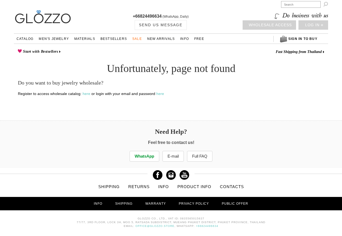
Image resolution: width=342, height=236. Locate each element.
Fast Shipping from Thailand (299, 52)
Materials (84, 39)
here (86, 94)
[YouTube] (184, 173)
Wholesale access (270, 25)
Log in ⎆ (314, 25)
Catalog (25, 39)
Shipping (109, 186)
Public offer (235, 203)
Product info (194, 186)
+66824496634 (147, 16)
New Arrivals (161, 39)
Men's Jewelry (54, 39)
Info (184, 39)
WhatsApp (144, 156)
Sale (137, 39)
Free (199, 39)
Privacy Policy (194, 203)
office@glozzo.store (154, 225)
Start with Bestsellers (40, 52)
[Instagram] (171, 173)
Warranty (155, 203)
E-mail (173, 156)
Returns (139, 186)
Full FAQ (199, 156)
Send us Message (160, 25)
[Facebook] (157, 173)
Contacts (232, 186)
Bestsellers (113, 39)
